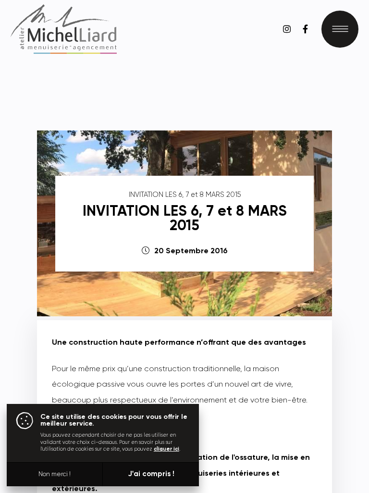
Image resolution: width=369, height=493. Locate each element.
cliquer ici (166, 449)
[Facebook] (305, 29)
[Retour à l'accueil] (64, 29)
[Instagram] (286, 29)
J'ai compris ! (151, 474)
